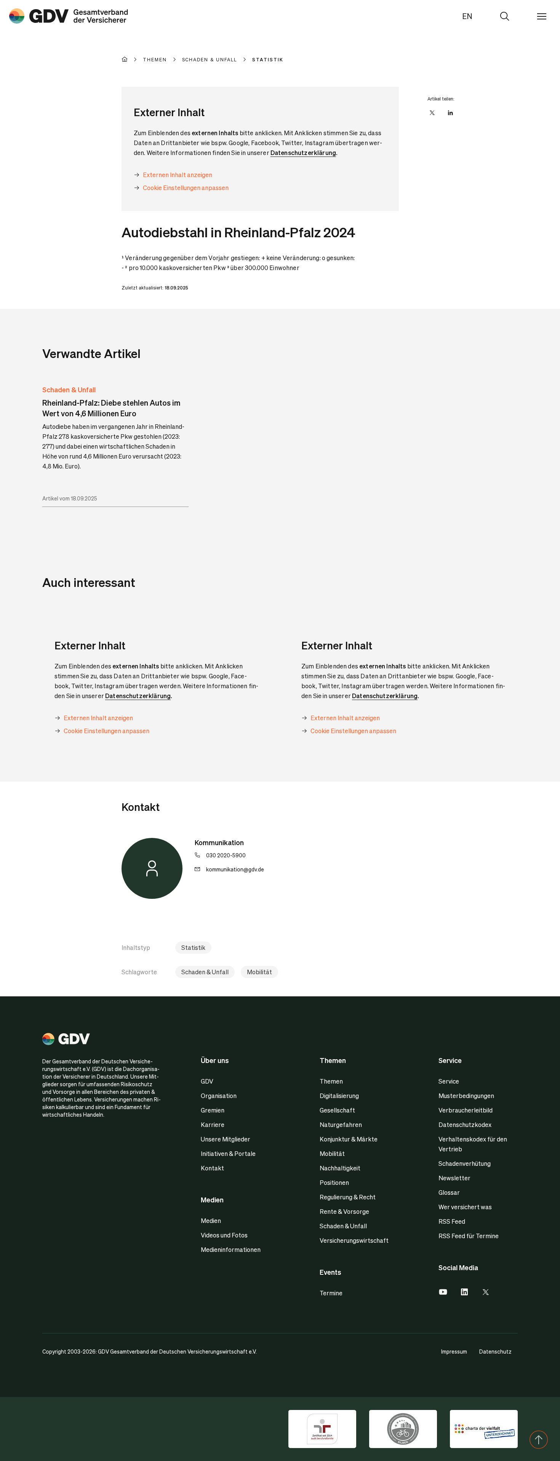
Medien (211, 1220)
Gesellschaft (337, 1110)
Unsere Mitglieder (225, 1139)
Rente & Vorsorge (344, 1211)
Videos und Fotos (224, 1235)
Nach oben (539, 1440)
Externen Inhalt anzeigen (177, 175)
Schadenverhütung (464, 1163)
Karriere (212, 1125)
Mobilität (259, 972)
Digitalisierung (339, 1096)
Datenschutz (495, 1351)
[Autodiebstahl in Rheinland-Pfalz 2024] (68, 16)
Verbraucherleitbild (465, 1110)
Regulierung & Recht (348, 1197)
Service (448, 1081)
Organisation (219, 1096)
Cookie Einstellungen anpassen (186, 188)
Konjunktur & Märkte (349, 1139)
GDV (207, 1081)
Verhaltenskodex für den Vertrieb (472, 1144)
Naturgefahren (341, 1125)
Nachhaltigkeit (340, 1168)
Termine (331, 1293)
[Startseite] (132, 59)
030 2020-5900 (226, 855)
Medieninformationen (231, 1249)
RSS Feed (451, 1221)
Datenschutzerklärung (303, 153)
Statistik (193, 947)
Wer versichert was (465, 1207)
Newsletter (454, 1178)
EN (467, 16)
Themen (331, 1081)
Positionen (334, 1182)
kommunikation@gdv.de (235, 869)
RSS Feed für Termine (468, 1236)
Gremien (212, 1110)
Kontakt (212, 1168)
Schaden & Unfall (69, 389)
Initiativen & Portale (228, 1153)
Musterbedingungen (466, 1096)
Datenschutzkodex (464, 1125)
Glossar (449, 1192)
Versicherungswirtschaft (354, 1240)
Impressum (454, 1351)
